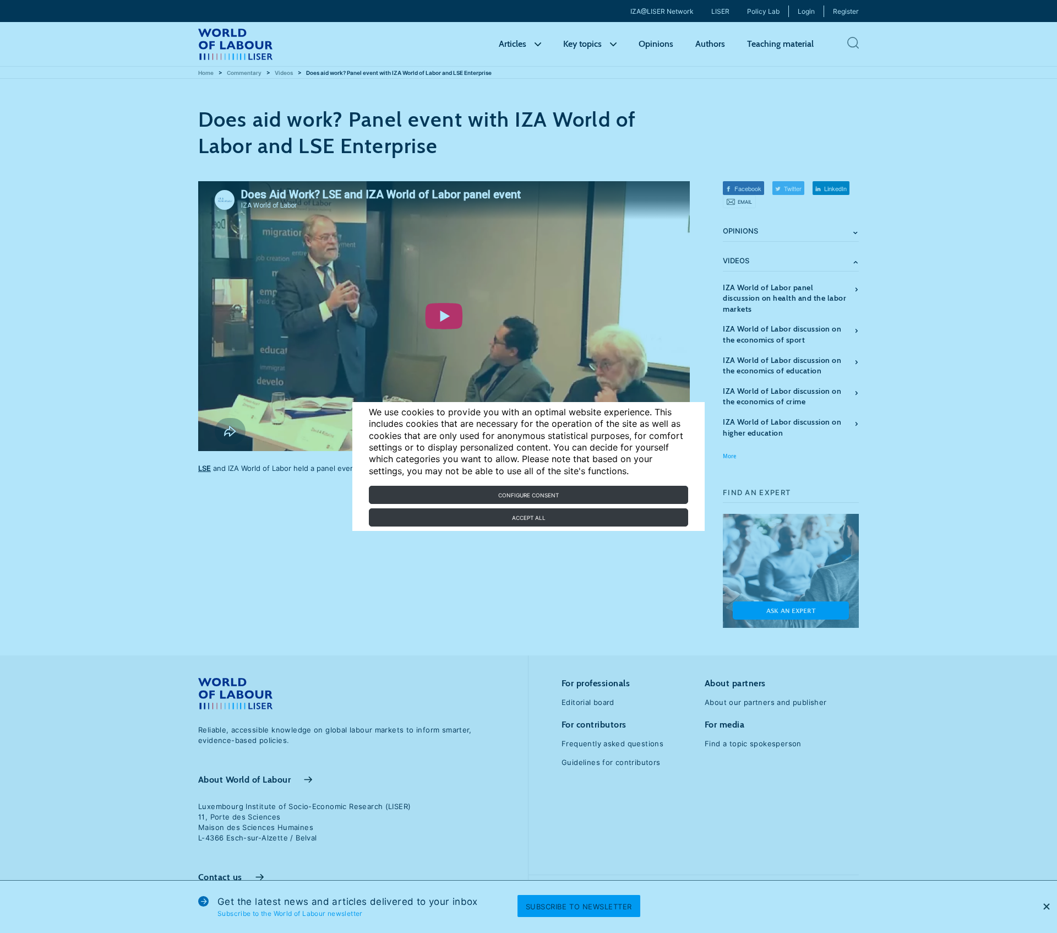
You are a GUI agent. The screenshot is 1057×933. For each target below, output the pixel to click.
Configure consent (528, 495)
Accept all (529, 517)
